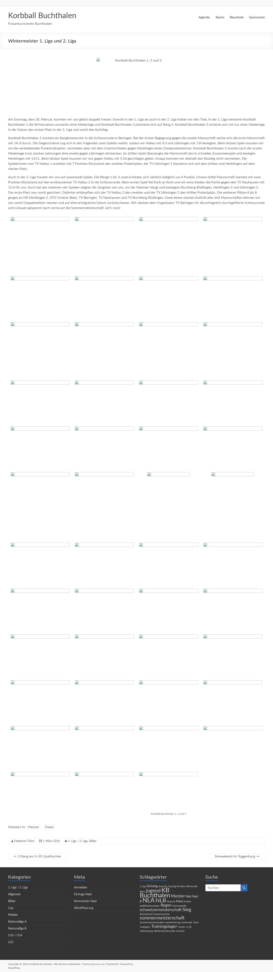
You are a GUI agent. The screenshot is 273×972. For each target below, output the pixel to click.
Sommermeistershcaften (152, 922)
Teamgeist (145, 927)
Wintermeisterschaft (164, 931)
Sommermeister (161, 914)
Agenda (204, 17)
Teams (219, 17)
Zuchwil (180, 931)
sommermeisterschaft (162, 918)
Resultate (237, 17)
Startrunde (186, 922)
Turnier (181, 927)
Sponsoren (257, 17)
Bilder (93, 841)
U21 (11, 942)
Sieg (187, 909)
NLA (148, 900)
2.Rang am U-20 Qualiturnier (37, 856)
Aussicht (162, 886)
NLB (160, 900)
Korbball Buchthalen (42, 16)
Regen (166, 905)
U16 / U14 (15, 935)
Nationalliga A (17, 921)
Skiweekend (146, 914)
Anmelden (80, 887)
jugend (153, 890)
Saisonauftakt (179, 906)
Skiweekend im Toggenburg (237, 856)
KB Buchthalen (155, 893)
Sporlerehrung (173, 922)
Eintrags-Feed (83, 894)
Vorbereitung (146, 931)
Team (196, 922)
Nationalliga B (17, 928)
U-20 (188, 927)
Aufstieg (152, 886)
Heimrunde (191, 886)
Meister (33, 827)
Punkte (187, 901)
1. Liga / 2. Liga (78, 841)
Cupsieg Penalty (176, 886)
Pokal (49, 827)
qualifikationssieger (150, 906)
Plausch (171, 901)
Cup (10, 908)
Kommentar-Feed (85, 901)
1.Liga (143, 886)
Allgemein (14, 894)
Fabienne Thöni (24, 841)
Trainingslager (164, 926)
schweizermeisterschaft (161, 910)
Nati (189, 896)
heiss (142, 891)
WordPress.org (83, 908)
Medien (13, 914)
